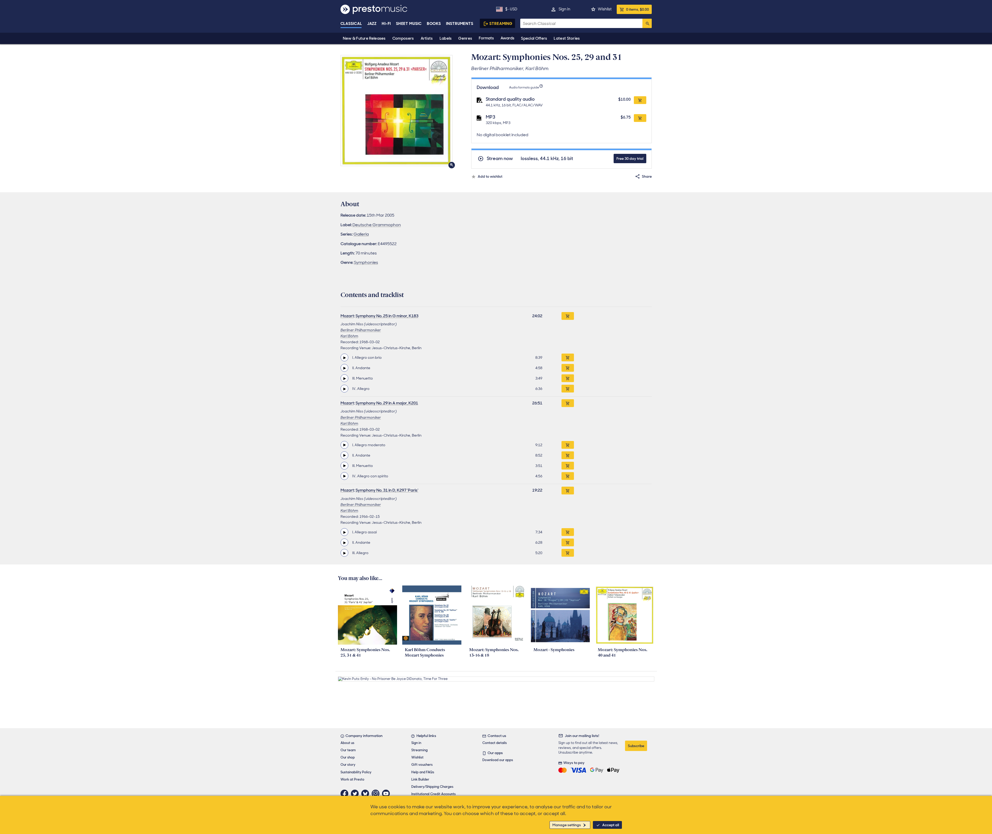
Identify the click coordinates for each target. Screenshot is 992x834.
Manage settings (566, 825)
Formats (486, 38)
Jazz (372, 23)
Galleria (361, 234)
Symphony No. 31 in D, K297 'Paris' (387, 490)
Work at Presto (352, 779)
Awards (507, 38)
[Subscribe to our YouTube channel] (387, 793)
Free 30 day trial (629, 158)
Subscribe (636, 745)
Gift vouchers (422, 764)
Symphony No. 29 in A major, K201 (387, 403)
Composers (403, 38)
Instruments (459, 23)
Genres (465, 38)
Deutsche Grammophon (376, 225)
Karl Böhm (349, 336)
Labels (446, 38)
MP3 (490, 117)
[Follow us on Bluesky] (366, 793)
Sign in (564, 9)
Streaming (500, 23)
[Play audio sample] (344, 357)
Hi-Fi (386, 23)
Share (647, 176)
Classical (351, 23)
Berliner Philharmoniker (361, 330)
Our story (348, 764)
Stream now (500, 159)
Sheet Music (409, 23)
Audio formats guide (524, 87)
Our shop (348, 757)
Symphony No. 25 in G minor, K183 (387, 316)
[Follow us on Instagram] (377, 793)
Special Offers (534, 38)
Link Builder (420, 779)
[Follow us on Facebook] (346, 793)
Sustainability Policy (356, 772)
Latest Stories (567, 38)
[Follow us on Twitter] (356, 793)
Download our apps (497, 760)
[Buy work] (567, 316)
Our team (348, 750)
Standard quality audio (510, 99)
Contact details (494, 743)
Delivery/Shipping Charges (432, 786)
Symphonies (366, 262)
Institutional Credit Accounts (433, 794)
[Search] (647, 23)
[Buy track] (567, 357)
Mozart (347, 316)
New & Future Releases (364, 38)
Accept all (610, 825)
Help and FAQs (422, 772)
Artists (427, 38)
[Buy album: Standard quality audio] (640, 100)
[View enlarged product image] (397, 110)
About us (347, 743)
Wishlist (605, 9)
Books (434, 23)
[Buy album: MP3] (640, 118)
